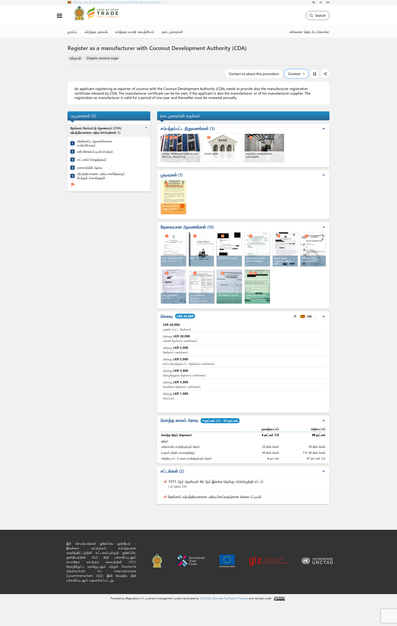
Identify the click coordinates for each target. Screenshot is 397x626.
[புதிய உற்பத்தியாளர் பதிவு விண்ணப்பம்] (174, 249)
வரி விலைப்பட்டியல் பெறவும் (95, 151)
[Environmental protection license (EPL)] (285, 249)
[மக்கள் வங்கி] (222, 148)
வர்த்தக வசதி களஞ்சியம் (134, 31)
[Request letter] (229, 249)
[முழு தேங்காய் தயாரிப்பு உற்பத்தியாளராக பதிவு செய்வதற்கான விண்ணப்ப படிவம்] (202, 286)
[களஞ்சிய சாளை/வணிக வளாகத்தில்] (264, 148)
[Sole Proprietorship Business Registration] (257, 249)
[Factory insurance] (173, 286)
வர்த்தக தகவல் (96, 31)
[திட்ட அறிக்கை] (202, 249)
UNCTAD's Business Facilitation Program (224, 598)
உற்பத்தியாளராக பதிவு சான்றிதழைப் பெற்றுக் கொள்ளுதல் (101, 176)
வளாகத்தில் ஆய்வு (89, 168)
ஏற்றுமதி (75, 58)
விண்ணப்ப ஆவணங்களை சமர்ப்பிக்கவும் (94, 143)
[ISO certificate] (313, 249)
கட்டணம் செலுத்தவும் (91, 160)
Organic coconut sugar (103, 58)
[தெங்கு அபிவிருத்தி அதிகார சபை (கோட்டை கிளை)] (180, 148)
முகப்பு (72, 31)
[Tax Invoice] (229, 286)
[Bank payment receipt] (257, 286)
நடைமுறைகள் (172, 31)
